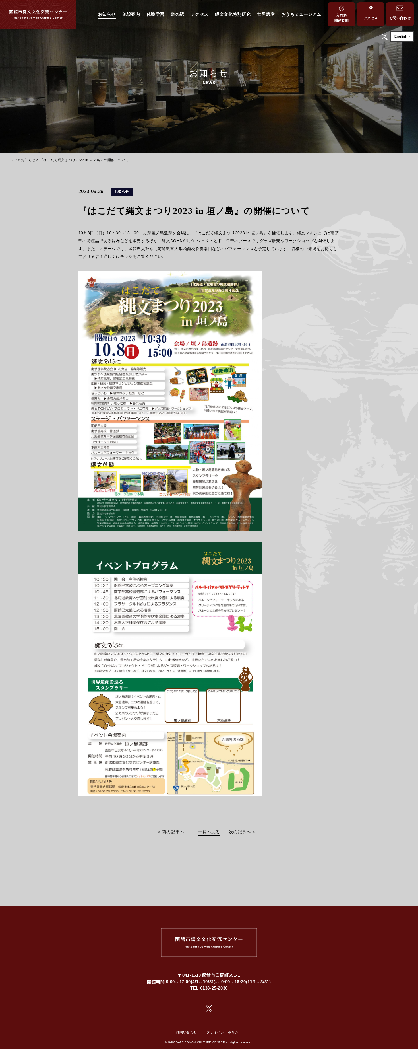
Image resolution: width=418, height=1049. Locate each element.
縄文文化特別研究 (233, 14)
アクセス (199, 14)
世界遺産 (266, 14)
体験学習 (155, 14)
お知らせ (107, 14)
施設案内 (131, 14)
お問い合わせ (186, 1032)
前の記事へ (173, 831)
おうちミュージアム (302, 14)
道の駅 (177, 14)
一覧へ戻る (209, 831)
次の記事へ (240, 831)
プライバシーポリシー (224, 1032)
